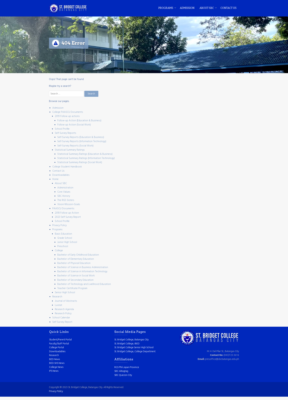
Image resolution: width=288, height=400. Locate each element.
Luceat (58, 305)
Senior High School (65, 293)
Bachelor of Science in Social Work (76, 276)
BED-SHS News (56, 363)
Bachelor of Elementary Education (75, 259)
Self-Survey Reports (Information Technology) (81, 141)
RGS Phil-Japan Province (126, 367)
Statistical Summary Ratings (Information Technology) (86, 158)
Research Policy (63, 314)
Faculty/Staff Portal (59, 343)
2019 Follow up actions (67, 116)
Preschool (62, 246)
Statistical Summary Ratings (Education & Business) (84, 154)
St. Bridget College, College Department (135, 351)
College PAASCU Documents (67, 112)
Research (57, 297)
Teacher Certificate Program (72, 288)
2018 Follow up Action (67, 213)
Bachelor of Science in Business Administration (82, 267)
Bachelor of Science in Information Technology (82, 272)
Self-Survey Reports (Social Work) (75, 146)
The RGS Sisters (65, 200)
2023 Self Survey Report (68, 217)
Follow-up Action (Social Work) (74, 125)
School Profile (62, 129)
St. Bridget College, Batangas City (131, 339)
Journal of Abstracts (66, 301)
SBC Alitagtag (121, 371)
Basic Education (63, 234)
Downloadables (61, 175)
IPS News (53, 371)
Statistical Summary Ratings (70, 150)
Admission (187, 7)
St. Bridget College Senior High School (134, 347)
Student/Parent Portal (60, 339)
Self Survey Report (62, 322)
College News (56, 367)
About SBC (207, 7)
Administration (65, 188)
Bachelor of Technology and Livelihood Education (84, 284)
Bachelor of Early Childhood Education (78, 255)
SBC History (63, 196)
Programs (165, 7)
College (59, 251)
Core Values (63, 192)
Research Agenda (64, 309)
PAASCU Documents (63, 209)
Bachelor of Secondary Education (75, 280)
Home (55, 179)
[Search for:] (66, 94)
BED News (54, 359)
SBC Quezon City (123, 375)
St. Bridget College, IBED (127, 343)
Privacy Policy (59, 225)
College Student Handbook (67, 167)
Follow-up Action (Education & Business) (79, 121)
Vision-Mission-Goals (68, 204)
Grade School (64, 238)
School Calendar (61, 318)
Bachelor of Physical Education (73, 263)
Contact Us (228, 7)
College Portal (56, 347)
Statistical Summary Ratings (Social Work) (79, 162)
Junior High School (67, 242)
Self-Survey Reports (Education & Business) (80, 137)
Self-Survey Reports (65, 133)
